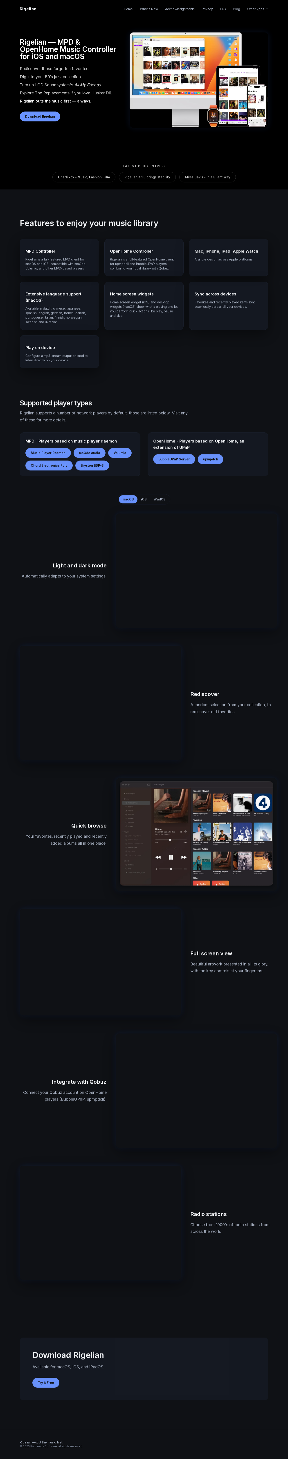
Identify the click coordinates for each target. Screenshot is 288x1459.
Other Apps (257, 9)
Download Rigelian (40, 116)
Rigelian (28, 9)
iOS (144, 499)
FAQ (223, 9)
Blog (236, 9)
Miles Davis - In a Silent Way (207, 177)
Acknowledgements (180, 9)
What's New (149, 9)
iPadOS (160, 499)
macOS (128, 499)
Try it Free (46, 1382)
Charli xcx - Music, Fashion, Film (84, 177)
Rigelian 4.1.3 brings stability (147, 177)
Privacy (207, 9)
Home (128, 9)
